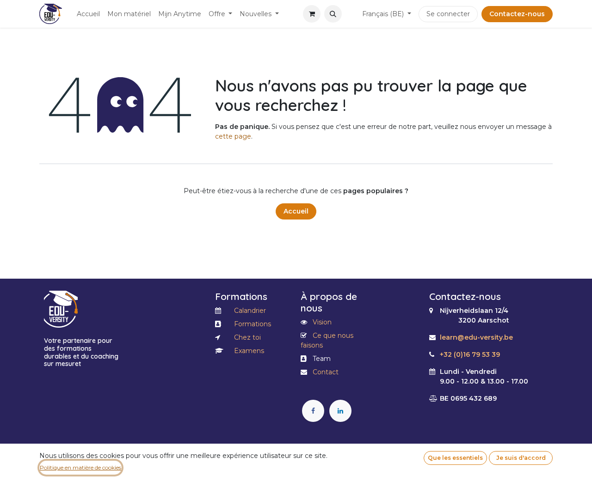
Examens (249, 351)
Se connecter (448, 14)
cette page (233, 136)
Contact (326, 372)
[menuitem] (88, 14)
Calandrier (250, 310)
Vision (322, 322)
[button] (333, 14)
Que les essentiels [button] (455, 457)
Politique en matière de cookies (80, 467)
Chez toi (247, 337)
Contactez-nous (517, 14)
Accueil (296, 211)
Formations (252, 324)
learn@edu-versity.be (476, 337)
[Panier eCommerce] (312, 14)
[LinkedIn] (340, 411)
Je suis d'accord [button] (521, 457)
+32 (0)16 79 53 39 (470, 354)
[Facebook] (313, 411)
